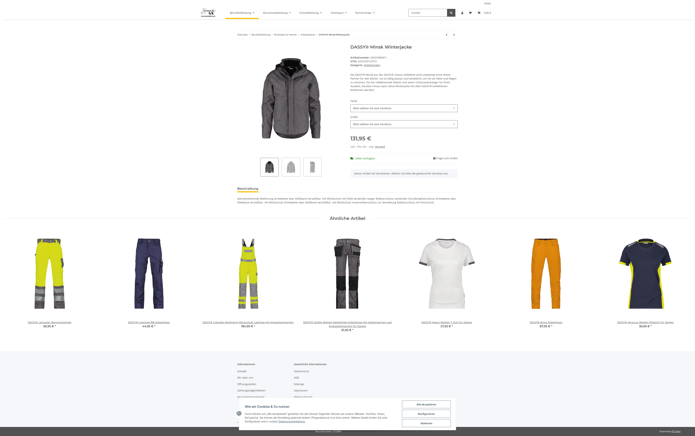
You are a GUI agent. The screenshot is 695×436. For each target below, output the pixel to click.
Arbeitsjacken (372, 65)
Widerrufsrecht (303, 397)
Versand (380, 146)
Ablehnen (426, 423)
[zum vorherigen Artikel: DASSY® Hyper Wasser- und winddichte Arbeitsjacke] (446, 35)
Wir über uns (245, 377)
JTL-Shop (676, 431)
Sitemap (299, 384)
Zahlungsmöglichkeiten (251, 390)
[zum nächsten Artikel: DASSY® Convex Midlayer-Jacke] (454, 35)
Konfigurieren (426, 413)
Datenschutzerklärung (292, 421)
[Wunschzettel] (470, 13)
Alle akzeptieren (426, 404)
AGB (296, 377)
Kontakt (242, 371)
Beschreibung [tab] (247, 188)
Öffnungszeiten (246, 384)
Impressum (301, 390)
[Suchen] (451, 13)
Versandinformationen (251, 397)
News (487, 3)
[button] (462, 13)
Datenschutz (301, 371)
